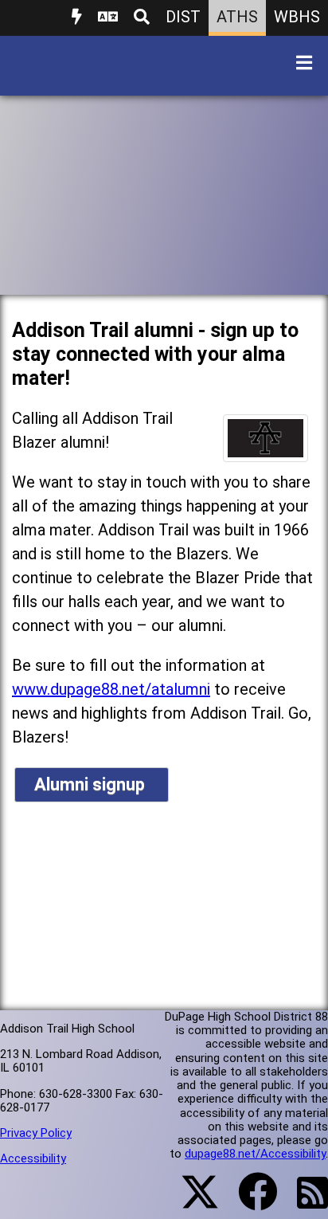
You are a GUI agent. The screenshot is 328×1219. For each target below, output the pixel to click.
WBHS (297, 16)
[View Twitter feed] (191, 1201)
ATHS (237, 16)
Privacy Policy (36, 1133)
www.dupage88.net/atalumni (111, 689)
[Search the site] (142, 18)
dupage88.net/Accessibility (255, 1153)
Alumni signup (91, 784)
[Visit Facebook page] (248, 1201)
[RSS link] (304, 1202)
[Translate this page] (108, 18)
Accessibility (33, 1158)
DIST (183, 16)
